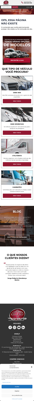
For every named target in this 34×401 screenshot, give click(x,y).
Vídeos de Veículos (17, 224)
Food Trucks (11, 221)
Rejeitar (17, 391)
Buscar (15, 7)
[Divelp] (6, 2)
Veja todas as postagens (17, 237)
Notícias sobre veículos (12, 217)
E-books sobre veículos (11, 226)
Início (9, 11)
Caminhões (26, 217)
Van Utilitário (24, 222)
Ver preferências (17, 395)
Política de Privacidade (17, 398)
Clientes (9, 219)
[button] (31, 367)
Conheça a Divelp (17, 336)
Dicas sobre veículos (20, 219)
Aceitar (17, 386)
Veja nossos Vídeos (17, 338)
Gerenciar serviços (6, 382)
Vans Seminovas (17, 363)
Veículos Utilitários (11, 222)
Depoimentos (17, 339)
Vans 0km (17, 361)
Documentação (26, 226)
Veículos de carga (17, 228)
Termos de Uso (17, 341)
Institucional (22, 221)
